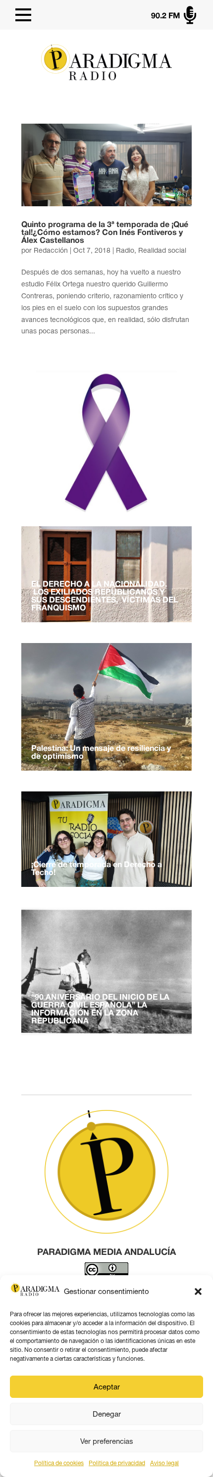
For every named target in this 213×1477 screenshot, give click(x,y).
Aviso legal (164, 1463)
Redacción (51, 250)
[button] (198, 1291)
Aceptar (107, 1387)
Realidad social (162, 250)
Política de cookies (59, 1463)
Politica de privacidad (117, 1463)
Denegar (107, 1414)
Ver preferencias (106, 1441)
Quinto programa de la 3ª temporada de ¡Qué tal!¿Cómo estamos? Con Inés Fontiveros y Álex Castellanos (104, 233)
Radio (125, 250)
